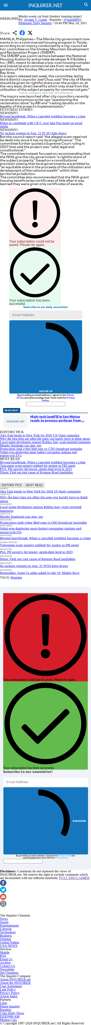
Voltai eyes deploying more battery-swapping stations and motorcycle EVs (38, 453)
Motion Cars (8, 1020)
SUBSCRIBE (79, 820)
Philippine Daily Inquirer (35, 23)
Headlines (9, 18)
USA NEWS (8, 946)
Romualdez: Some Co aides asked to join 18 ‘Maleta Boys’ (40, 573)
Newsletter (7, 969)
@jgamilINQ (72, 19)
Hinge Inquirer (10, 1006)
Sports (4, 922)
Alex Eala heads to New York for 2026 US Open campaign (39, 435)
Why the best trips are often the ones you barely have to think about (45, 438)
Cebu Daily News (12, 1013)
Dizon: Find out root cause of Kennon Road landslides (36, 472)
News (4, 919)
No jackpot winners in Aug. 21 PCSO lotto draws (33, 133)
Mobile (5, 952)
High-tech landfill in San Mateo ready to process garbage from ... (57, 418)
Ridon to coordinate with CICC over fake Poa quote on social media (41, 124)
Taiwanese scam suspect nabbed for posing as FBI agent (37, 465)
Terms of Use (64, 855)
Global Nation (9, 942)
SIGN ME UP (45, 391)
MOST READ (34, 485)
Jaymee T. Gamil (35, 19)
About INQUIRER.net (15, 979)
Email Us (6, 959)
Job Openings (9, 972)
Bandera (5, 1010)
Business (6, 935)
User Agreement (11, 986)
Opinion (5, 939)
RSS (3, 956)
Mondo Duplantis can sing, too (20, 445)
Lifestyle (6, 929)
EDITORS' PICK (12, 485)
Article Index (9, 996)
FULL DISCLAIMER (74, 878)
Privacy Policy (61, 857)
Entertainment (9, 925)
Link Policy (8, 989)
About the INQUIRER (15, 983)
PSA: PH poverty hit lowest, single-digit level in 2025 (36, 469)
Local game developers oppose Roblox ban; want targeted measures (45, 442)
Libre (3, 1003)
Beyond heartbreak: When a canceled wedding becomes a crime (42, 116)
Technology (8, 932)
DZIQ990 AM (9, 1016)
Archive (5, 962)
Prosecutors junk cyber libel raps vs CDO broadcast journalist (41, 449)
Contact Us (7, 966)
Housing (16, 577)
